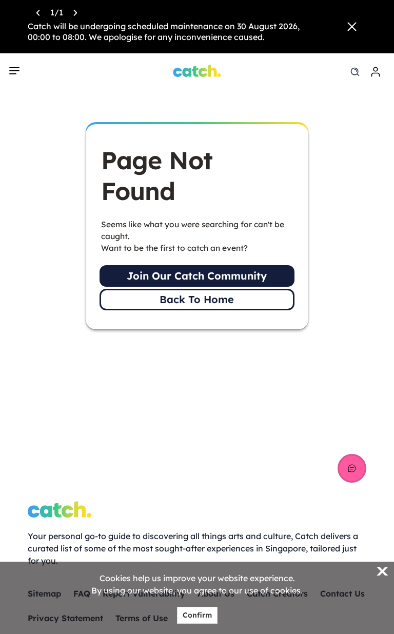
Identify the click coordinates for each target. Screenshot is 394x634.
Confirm (197, 615)
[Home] (197, 71)
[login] (375, 72)
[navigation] (14, 71)
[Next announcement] (75, 12)
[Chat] (352, 468)
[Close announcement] (352, 26)
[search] (355, 72)
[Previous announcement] (38, 12)
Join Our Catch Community (197, 275)
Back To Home (197, 299)
